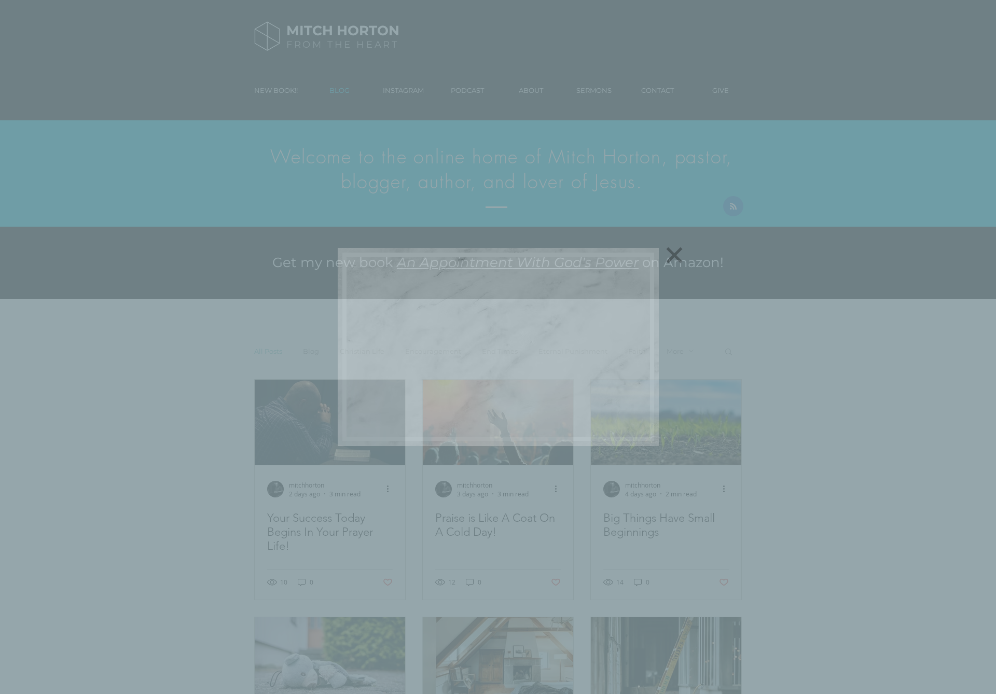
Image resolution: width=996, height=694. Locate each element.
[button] (674, 255)
